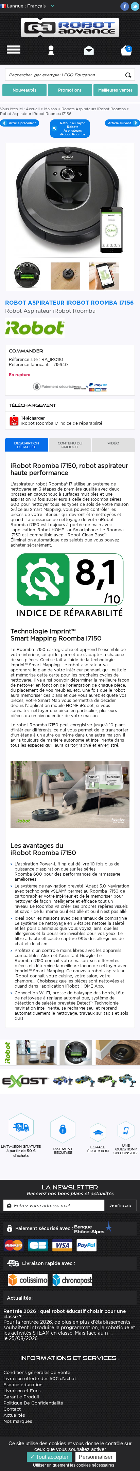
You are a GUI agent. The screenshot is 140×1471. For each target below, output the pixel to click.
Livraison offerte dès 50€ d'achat (39, 1378)
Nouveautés (24, 90)
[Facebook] (124, 6)
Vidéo (113, 443)
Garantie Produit (21, 1396)
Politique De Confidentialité (33, 1403)
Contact (12, 1409)
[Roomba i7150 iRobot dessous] (26, 275)
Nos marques (17, 1421)
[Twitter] (134, 6)
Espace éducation (22, 1384)
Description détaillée (26, 445)
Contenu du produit (70, 445)
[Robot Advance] (70, 27)
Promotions (70, 90)
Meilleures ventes (115, 90)
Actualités (14, 1415)
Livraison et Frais (21, 1390)
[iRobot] (35, 327)
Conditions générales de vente (36, 1372)
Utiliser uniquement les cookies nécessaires (75, 1465)
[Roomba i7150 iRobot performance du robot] (65, 275)
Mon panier (127, 52)
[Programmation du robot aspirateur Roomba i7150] (104, 275)
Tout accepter (51, 1457)
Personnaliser (95, 1457)
